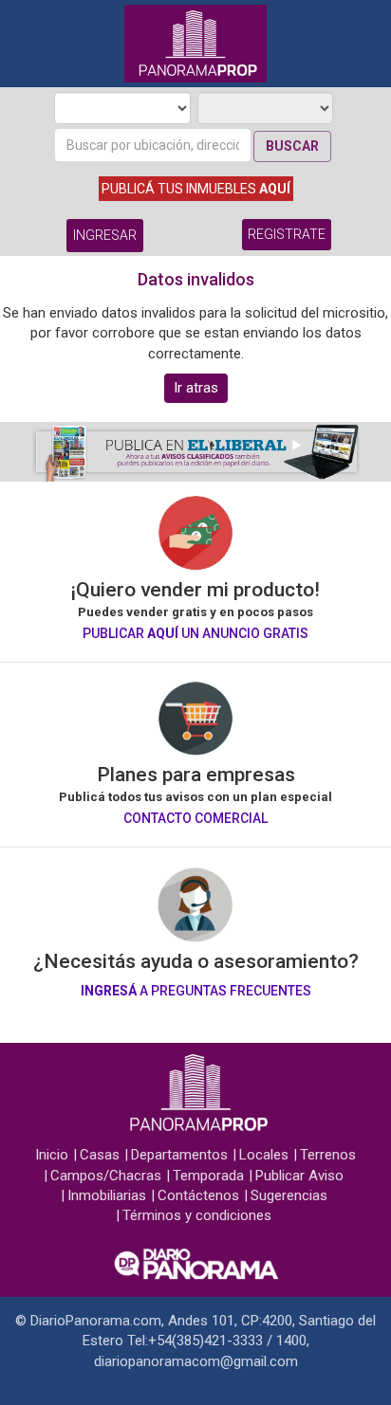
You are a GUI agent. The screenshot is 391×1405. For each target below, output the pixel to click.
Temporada (208, 1175)
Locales (264, 1154)
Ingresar (105, 235)
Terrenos (328, 1154)
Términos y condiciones (196, 1215)
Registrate (287, 234)
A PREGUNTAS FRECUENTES (196, 990)
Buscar (292, 146)
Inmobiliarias (106, 1195)
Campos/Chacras (105, 1175)
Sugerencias (289, 1195)
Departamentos (179, 1154)
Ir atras (196, 387)
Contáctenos (198, 1195)
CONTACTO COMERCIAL (195, 818)
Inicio (51, 1154)
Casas (100, 1154)
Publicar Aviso (299, 1175)
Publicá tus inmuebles (196, 188)
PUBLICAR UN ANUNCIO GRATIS (195, 633)
